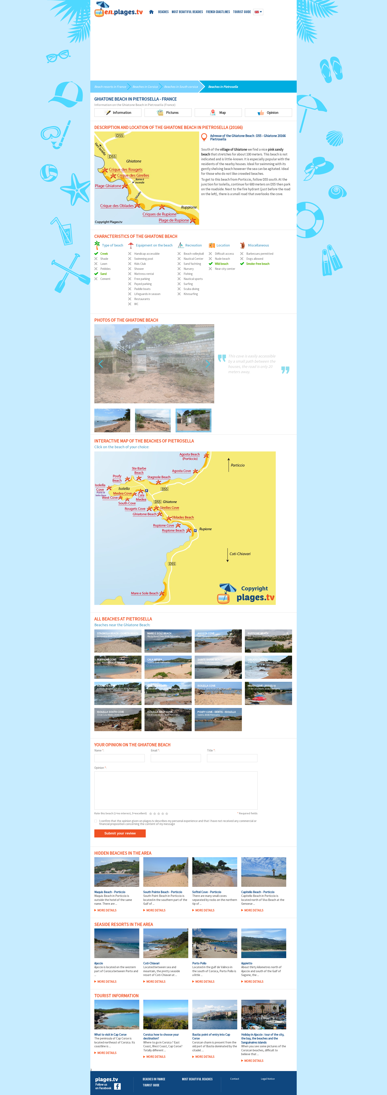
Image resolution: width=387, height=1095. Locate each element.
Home (152, 12)
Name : (99, 750)
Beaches (163, 12)
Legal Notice (268, 1079)
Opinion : (100, 767)
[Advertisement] (193, 47)
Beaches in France (154, 1079)
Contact (234, 1079)
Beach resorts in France (110, 87)
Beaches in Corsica (145, 87)
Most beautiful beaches (187, 12)
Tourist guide (242, 12)
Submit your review (120, 833)
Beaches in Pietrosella (223, 87)
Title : (211, 750)
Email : (155, 750)
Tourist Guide (151, 1085)
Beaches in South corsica (181, 87)
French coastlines (218, 12)
